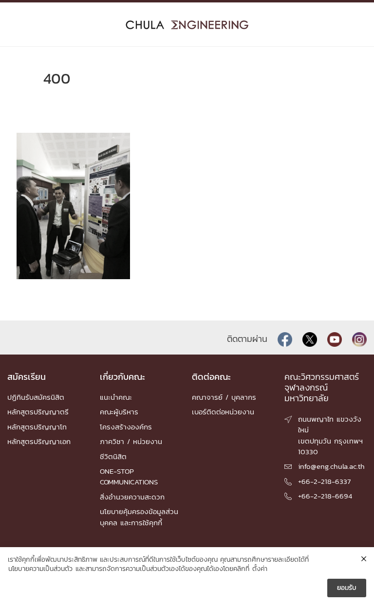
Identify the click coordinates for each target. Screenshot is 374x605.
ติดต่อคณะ (211, 376)
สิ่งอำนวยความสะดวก (132, 496)
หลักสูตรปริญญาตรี (38, 411)
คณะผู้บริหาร (119, 411)
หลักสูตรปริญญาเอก (39, 441)
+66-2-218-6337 (324, 481)
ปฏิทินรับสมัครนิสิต (35, 397)
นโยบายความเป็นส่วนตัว (40, 569)
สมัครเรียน (26, 376)
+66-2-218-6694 (325, 495)
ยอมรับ (346, 588)
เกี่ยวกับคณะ (122, 376)
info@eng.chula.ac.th (331, 466)
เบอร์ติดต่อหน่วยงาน (223, 411)
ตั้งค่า (259, 569)
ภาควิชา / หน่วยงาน (131, 441)
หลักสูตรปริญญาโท (37, 426)
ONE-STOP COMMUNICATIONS (129, 476)
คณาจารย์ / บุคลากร (224, 397)
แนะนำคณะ (116, 397)
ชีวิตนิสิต (113, 456)
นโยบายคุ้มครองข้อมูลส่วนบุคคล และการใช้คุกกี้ (139, 517)
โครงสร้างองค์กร (126, 426)
